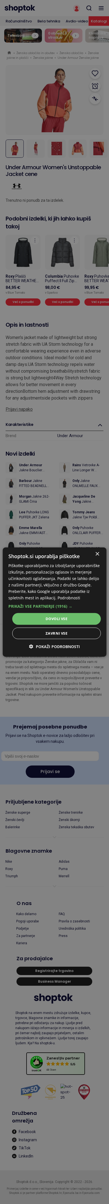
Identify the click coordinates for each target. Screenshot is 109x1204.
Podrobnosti (69, 597)
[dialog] (54, 602)
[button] (54, 606)
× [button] (97, 554)
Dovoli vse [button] (56, 618)
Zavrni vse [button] (56, 633)
